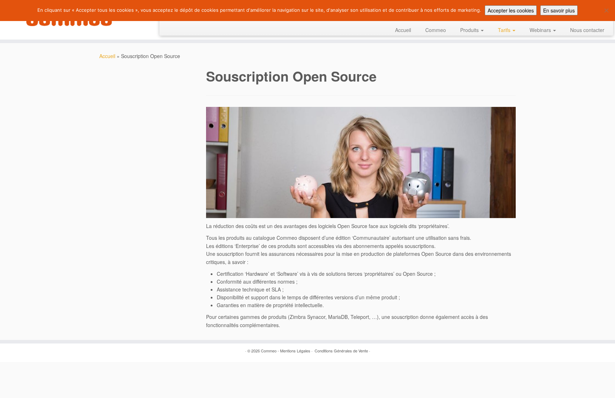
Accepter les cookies (511, 10)
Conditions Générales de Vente (341, 350)
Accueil (403, 29)
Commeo (435, 29)
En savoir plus (559, 10)
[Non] (606, 10)
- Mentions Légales (294, 350)
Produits (470, 29)
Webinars (541, 29)
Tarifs (505, 29)
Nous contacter (587, 29)
